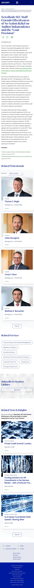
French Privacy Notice (17, 576)
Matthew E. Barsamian (14, 311)
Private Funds (25, 362)
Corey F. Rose (11, 274)
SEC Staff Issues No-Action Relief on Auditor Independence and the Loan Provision (16, 71)
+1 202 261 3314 (18, 278)
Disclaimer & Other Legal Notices (17, 565)
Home (2, 9)
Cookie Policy (17, 569)
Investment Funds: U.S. (9, 362)
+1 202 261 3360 (18, 205)
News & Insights (10, 9)
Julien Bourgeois (12, 238)
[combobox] (16, 173)
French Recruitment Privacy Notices (17, 578)
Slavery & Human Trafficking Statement (17, 580)
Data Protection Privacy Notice (17, 571)
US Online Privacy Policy (17, 567)
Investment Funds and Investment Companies (16, 357)
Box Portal (15, 555)
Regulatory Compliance (10, 347)
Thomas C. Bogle (12, 201)
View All (17, 326)
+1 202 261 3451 (18, 241)
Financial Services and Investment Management (17, 342)
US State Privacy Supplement (17, 574)
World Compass (17, 557)
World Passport (17, 559)
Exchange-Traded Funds (10, 366)
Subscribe (17, 390)
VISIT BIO (7, 208)
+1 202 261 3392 (18, 314)
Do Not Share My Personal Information (17, 582)
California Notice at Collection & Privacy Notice (17, 573)
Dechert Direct (16, 553)
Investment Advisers (9, 352)
